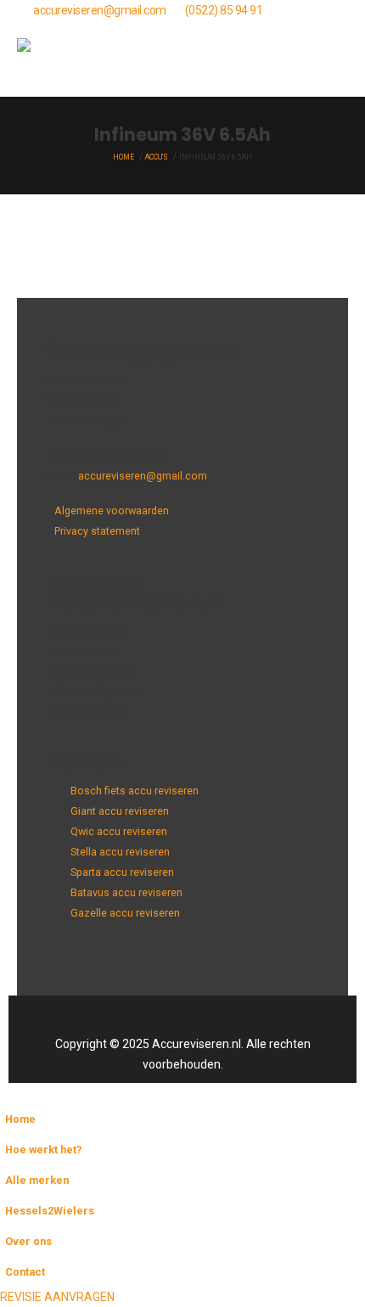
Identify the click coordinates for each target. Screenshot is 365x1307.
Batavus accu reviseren (126, 892)
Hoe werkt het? (43, 1149)
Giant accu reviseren (119, 811)
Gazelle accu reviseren (125, 912)
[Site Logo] (59, 58)
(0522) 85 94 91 (224, 10)
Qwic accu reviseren (118, 831)
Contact (25, 1271)
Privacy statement (97, 530)
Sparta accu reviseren (122, 872)
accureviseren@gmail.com (99, 10)
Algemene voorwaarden (111, 510)
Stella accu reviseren (120, 851)
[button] (332, 58)
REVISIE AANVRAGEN (57, 1297)
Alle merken (37, 1180)
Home (20, 1119)
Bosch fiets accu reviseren (134, 790)
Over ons (28, 1241)
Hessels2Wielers (49, 1210)
